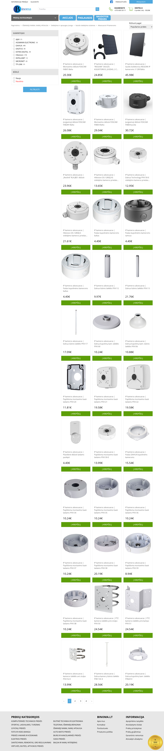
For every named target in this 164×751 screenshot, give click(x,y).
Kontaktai (101, 725)
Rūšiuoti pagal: (135, 23)
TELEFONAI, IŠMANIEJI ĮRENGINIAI (67, 725)
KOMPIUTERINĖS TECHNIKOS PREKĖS (26, 721)
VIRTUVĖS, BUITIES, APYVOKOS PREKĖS (27, 746)
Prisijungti (141, 2)
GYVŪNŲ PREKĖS (18, 728)
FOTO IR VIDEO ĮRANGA (20, 732)
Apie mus (101, 721)
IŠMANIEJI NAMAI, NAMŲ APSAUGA (35, 25)
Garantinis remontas (134, 735)
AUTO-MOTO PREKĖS (62, 732)
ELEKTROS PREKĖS (19, 739)
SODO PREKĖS (59, 739)
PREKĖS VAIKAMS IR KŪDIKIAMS (24, 735)
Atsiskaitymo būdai (134, 725)
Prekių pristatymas (134, 728)
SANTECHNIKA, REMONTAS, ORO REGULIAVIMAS (31, 742)
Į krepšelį (76, 81)
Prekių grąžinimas (133, 732)
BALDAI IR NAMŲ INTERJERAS (65, 742)
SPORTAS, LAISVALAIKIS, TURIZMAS (25, 725)
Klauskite (35, 2)
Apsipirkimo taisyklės (134, 721)
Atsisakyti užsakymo (134, 739)
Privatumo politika (105, 732)
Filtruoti (35, 89)
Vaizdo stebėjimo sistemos (85, 25)
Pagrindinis (15, 25)
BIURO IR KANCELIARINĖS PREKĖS (67, 735)
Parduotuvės (121, 2)
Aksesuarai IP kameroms (107, 25)
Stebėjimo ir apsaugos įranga (62, 25)
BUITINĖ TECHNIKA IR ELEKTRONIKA (68, 721)
